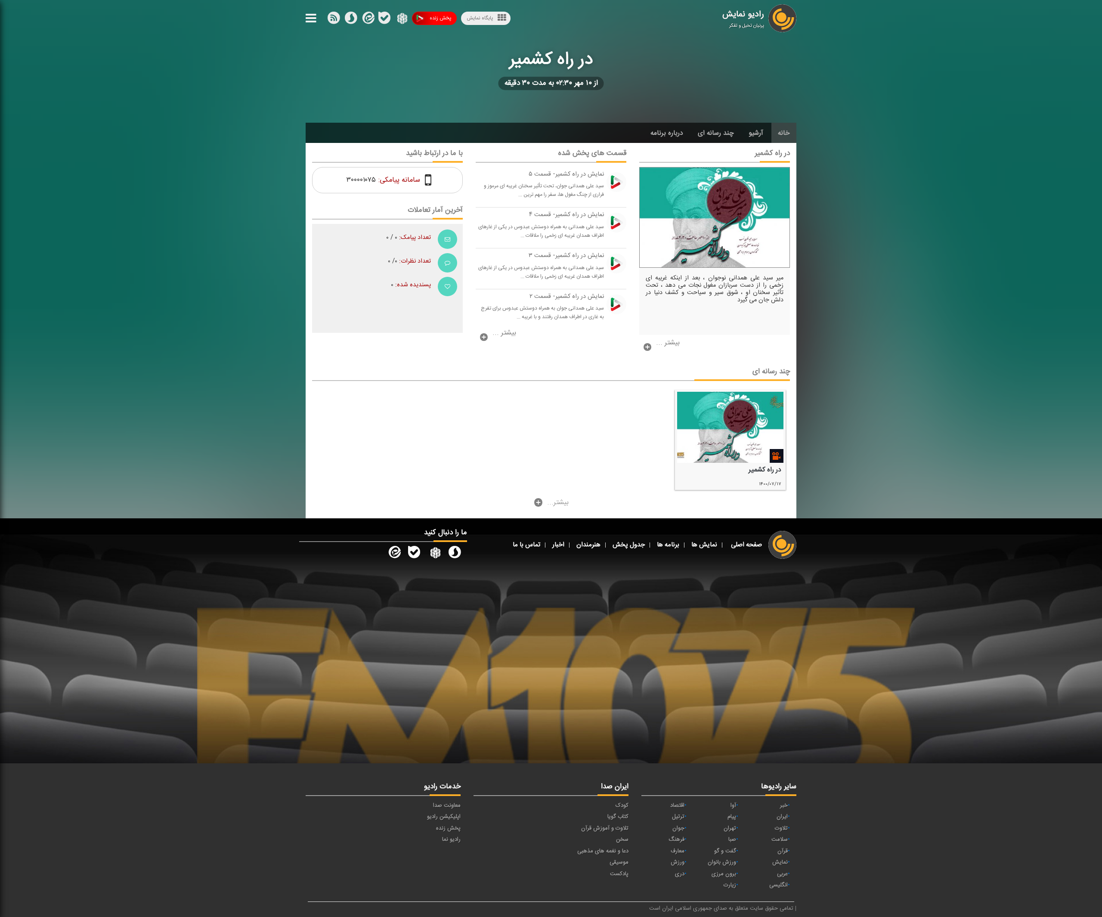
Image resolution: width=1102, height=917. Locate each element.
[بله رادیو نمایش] (414, 554)
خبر (784, 805)
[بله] (350, 20)
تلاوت (781, 828)
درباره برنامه (666, 133)
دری (679, 874)
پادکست (619, 874)
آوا (733, 805)
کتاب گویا (617, 816)
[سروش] (384, 20)
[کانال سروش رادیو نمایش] (454, 554)
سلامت (779, 839)
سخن (622, 839)
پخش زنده (440, 18)
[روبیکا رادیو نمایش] (434, 554)
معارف (677, 851)
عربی (782, 874)
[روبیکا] (401, 20)
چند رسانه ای (716, 133)
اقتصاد (677, 805)
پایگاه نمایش (480, 18)
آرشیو (756, 133)
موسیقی (619, 862)
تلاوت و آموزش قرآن (604, 828)
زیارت (730, 885)
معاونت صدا (447, 805)
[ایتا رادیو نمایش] (394, 554)
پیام (731, 816)
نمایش (780, 862)
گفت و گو (725, 851)
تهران (730, 828)
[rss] (333, 20)
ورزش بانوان (722, 862)
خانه (784, 133)
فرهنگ (676, 839)
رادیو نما (451, 839)
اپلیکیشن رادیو (444, 816)
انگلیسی (778, 885)
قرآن (782, 851)
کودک (622, 805)
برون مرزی (724, 874)
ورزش (677, 862)
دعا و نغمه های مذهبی (602, 851)
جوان (678, 828)
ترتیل (678, 816)
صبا (732, 839)
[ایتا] (368, 20)
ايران (782, 816)
